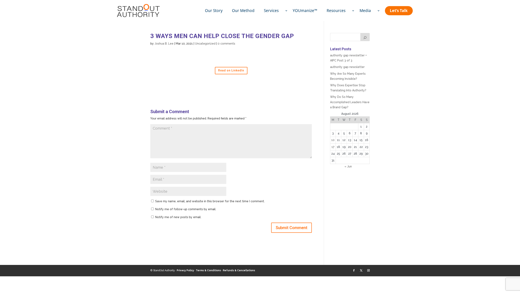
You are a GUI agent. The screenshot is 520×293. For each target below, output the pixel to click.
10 (333, 140)
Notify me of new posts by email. (178, 217)
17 (333, 147)
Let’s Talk (399, 10)
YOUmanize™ (305, 10)
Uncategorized (205, 43)
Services (272, 10)
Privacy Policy (185, 270)
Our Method (243, 10)
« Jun (348, 166)
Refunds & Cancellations (239, 270)
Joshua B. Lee (164, 43)
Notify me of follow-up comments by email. (185, 209)
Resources (337, 10)
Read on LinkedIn (231, 70)
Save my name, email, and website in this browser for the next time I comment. (210, 201)
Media (366, 10)
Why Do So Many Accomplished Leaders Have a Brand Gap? (349, 102)
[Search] (365, 37)
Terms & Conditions (208, 270)
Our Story (214, 10)
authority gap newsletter (347, 67)
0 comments (226, 43)
